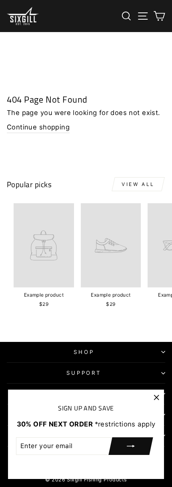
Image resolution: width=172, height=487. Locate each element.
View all (138, 184)
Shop (84, 352)
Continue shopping (38, 127)
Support (84, 373)
